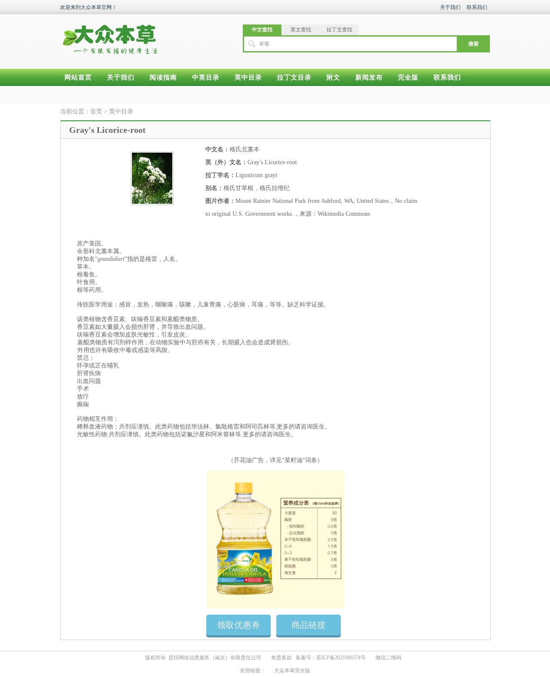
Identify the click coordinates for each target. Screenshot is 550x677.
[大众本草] (110, 35)
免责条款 (281, 658)
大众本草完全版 (292, 671)
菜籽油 (293, 460)
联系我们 (477, 7)
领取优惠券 (238, 625)
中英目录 (206, 77)
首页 (96, 111)
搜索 (473, 44)
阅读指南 (163, 77)
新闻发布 (369, 77)
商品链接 (308, 625)
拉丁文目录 (294, 77)
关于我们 (450, 7)
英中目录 (248, 77)
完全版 (408, 77)
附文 (333, 77)
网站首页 (78, 77)
